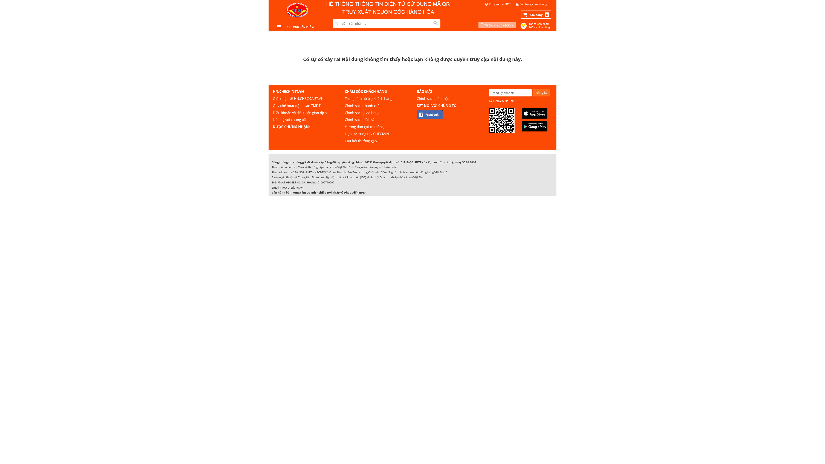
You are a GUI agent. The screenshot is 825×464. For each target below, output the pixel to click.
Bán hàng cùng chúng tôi (535, 4)
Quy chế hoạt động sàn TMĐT (297, 105)
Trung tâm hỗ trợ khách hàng (368, 98)
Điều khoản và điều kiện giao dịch (300, 112)
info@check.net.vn (292, 187)
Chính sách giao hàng (362, 112)
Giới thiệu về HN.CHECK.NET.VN (298, 98)
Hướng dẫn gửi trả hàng (364, 126)
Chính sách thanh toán (363, 105)
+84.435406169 (295, 182)
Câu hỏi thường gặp (361, 141)
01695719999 (326, 182)
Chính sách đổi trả (359, 119)
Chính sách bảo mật (433, 98)
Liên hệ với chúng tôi (289, 119)
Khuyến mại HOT (500, 4)
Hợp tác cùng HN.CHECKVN (367, 133)
